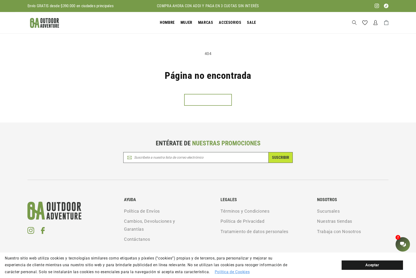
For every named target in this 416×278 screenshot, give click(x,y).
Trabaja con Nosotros (339, 231)
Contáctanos (137, 239)
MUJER (186, 22)
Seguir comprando (208, 100)
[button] (167, 22)
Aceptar (372, 265)
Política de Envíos (142, 211)
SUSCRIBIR (280, 157)
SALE (251, 22)
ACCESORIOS (230, 22)
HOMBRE (167, 22)
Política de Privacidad (242, 221)
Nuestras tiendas (334, 221)
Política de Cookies (232, 272)
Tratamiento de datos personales (254, 231)
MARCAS (205, 22)
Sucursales (328, 211)
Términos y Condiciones (245, 211)
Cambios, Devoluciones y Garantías (149, 225)
